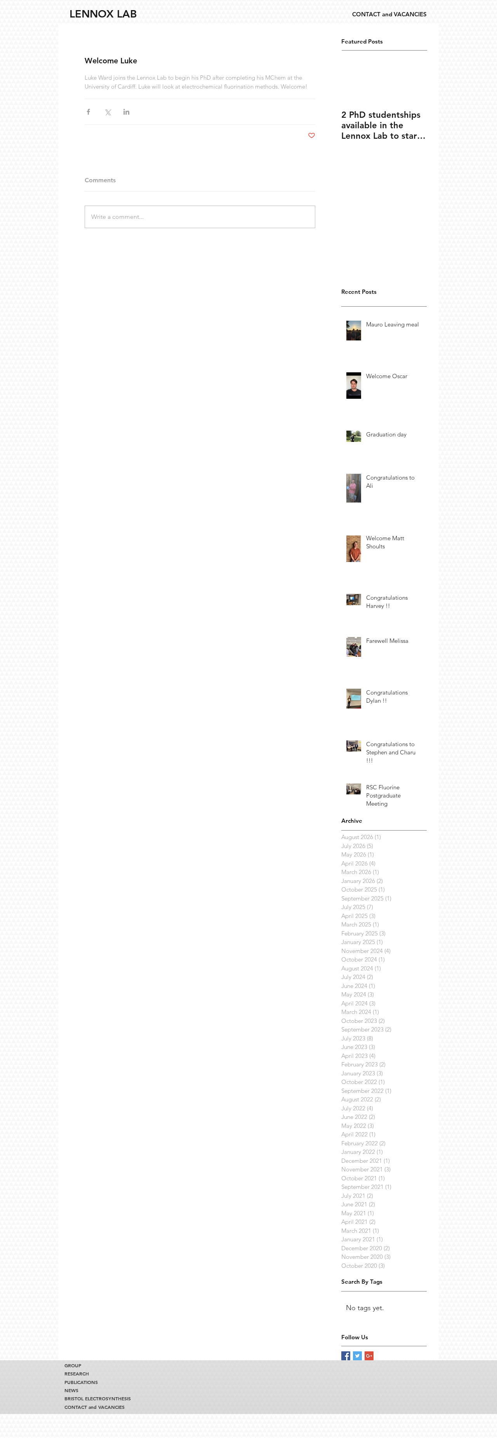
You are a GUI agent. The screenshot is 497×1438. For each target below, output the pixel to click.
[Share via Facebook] (88, 111)
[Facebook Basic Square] (345, 1355)
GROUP (72, 1365)
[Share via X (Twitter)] (107, 111)
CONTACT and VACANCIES (94, 1407)
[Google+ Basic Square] (369, 1355)
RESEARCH (76, 1373)
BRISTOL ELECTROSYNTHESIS (95, 1398)
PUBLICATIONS (81, 1382)
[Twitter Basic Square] (357, 1355)
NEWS (71, 1390)
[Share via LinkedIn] (126, 111)
